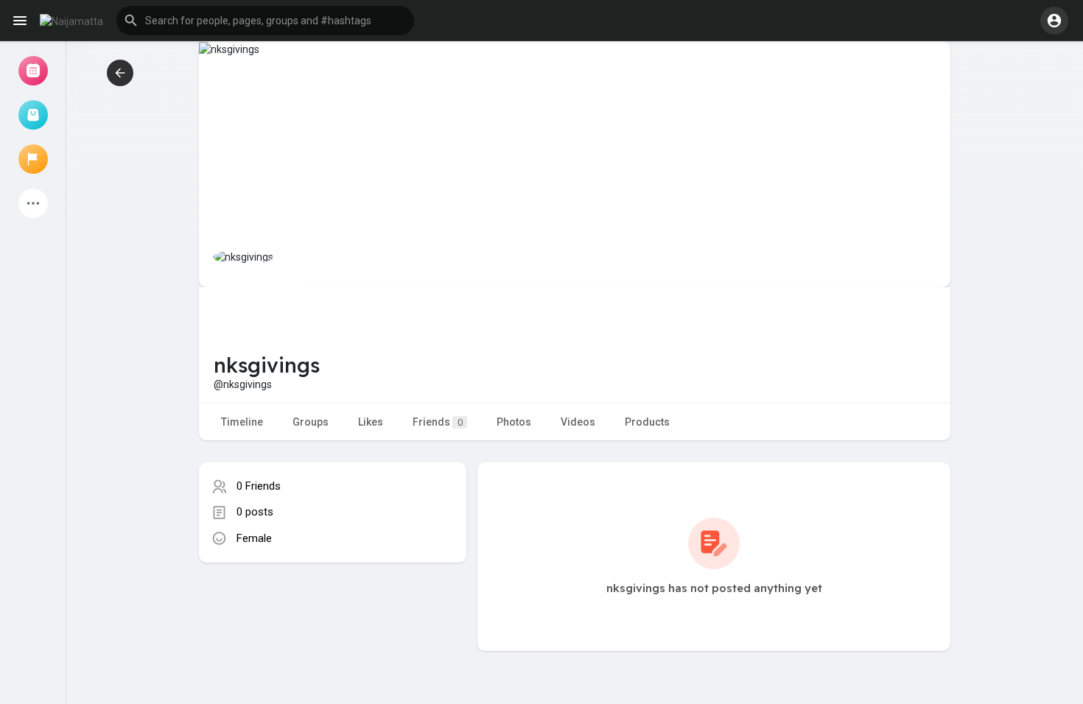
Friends (438, 422)
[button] (265, 20)
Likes (370, 422)
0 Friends (258, 486)
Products (647, 422)
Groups (310, 422)
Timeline (242, 422)
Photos (514, 422)
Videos (578, 422)
